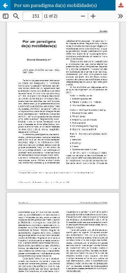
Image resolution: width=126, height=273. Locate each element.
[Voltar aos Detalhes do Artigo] (5, 5)
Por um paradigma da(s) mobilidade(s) (55, 5)
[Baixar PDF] (120, 5)
